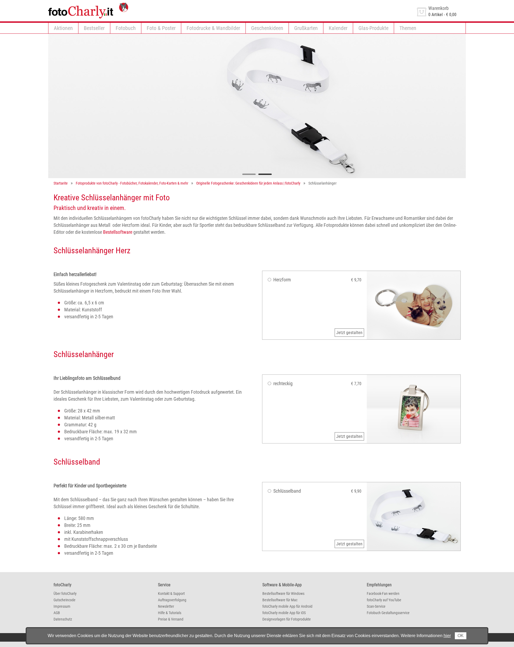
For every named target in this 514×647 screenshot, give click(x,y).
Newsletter (166, 606)
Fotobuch (126, 28)
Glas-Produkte (373, 28)
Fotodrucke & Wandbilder (213, 28)
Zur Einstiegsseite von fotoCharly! (77, 5)
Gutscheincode (64, 600)
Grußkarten (306, 28)
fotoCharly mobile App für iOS (284, 613)
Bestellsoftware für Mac (279, 600)
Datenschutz (63, 619)
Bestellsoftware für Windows (283, 593)
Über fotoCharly (65, 593)
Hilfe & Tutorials (169, 613)
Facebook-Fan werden (383, 593)
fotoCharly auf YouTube (384, 600)
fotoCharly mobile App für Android (287, 606)
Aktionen (63, 28)
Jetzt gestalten (349, 332)
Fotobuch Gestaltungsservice (388, 613)
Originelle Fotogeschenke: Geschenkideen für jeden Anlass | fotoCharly (248, 183)
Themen (407, 28)
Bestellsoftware (117, 232)
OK (461, 635)
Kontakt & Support (171, 593)
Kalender (338, 28)
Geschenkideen (267, 28)
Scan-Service (376, 606)
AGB (57, 613)
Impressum (62, 606)
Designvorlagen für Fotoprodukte (286, 619)
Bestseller (94, 28)
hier (447, 635)
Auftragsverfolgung (172, 600)
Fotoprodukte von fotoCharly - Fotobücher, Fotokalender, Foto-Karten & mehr (132, 183)
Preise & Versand (170, 619)
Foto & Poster (161, 28)
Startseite (61, 183)
